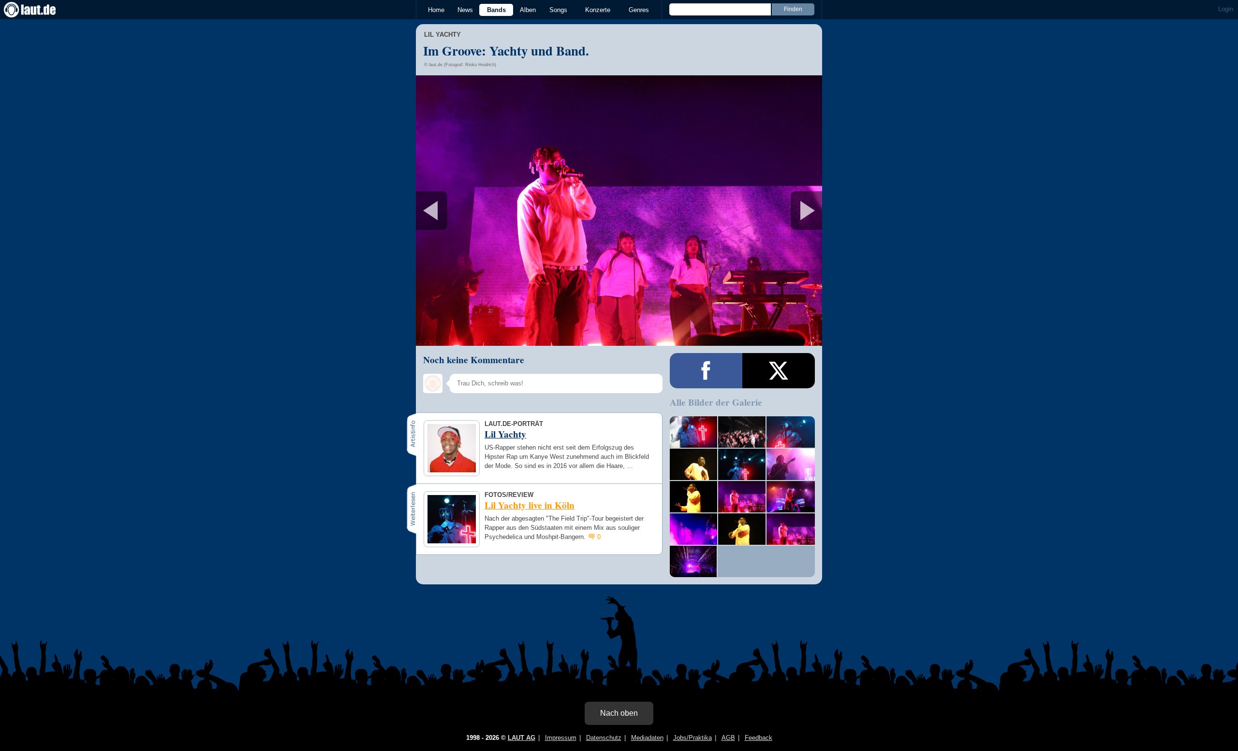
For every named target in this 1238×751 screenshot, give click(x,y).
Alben (528, 10)
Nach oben (619, 713)
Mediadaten (647, 737)
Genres (639, 10)
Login (1225, 9)
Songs (558, 10)
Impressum (560, 737)
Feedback (758, 737)
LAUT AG (521, 737)
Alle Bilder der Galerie (716, 402)
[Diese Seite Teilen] (706, 370)
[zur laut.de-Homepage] (38, 9)
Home (436, 10)
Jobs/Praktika (692, 737)
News (465, 10)
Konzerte (597, 10)
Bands (496, 10)
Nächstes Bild (619, 210)
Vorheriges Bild (483, 210)
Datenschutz (603, 737)
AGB (728, 737)
